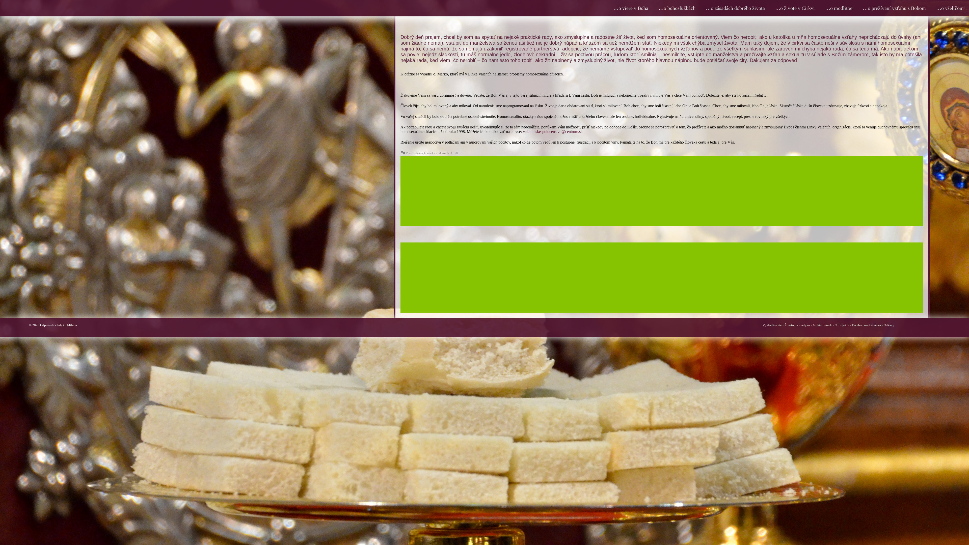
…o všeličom (950, 8)
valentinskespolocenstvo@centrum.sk (553, 131)
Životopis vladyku (797, 325)
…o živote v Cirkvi (795, 8)
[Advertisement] (551, 191)
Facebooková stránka (866, 325)
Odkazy (889, 325)
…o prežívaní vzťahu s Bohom (894, 8)
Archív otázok (822, 325)
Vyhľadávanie (772, 325)
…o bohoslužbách (677, 8)
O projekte (842, 325)
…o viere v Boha (630, 8)
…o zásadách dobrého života (735, 8)
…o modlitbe (838, 8)
